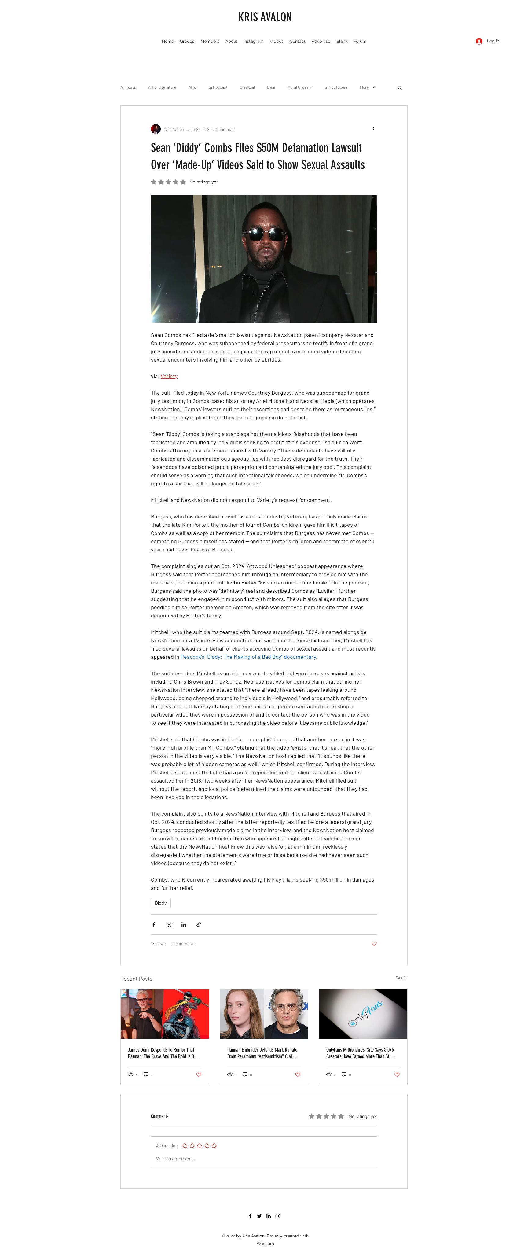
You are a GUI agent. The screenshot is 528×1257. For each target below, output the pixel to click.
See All (402, 977)
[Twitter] (259, 1216)
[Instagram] (278, 1216)
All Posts (128, 87)
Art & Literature (162, 87)
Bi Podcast (218, 87)
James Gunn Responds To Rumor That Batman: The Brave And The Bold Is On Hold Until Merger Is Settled (162, 1053)
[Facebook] (250, 1216)
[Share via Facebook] (154, 924)
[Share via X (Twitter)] (169, 924)
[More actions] (373, 129)
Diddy (161, 903)
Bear (271, 87)
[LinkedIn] (269, 1216)
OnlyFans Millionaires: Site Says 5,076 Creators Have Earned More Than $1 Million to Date (360, 1053)
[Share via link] (199, 924)
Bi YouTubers (336, 87)
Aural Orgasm (300, 87)
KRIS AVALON (265, 17)
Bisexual (247, 87)
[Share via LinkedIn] (184, 924)
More (364, 87)
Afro (192, 87)
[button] (400, 87)
